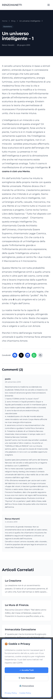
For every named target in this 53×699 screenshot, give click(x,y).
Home (4, 21)
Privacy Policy (11, 693)
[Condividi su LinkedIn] (27, 355)
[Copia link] (40, 355)
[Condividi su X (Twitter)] (21, 355)
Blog (13, 21)
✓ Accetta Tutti (26, 670)
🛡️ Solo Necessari (26, 678)
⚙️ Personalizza (26, 686)
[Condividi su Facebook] (14, 355)
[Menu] (48, 4)
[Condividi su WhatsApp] (34, 355)
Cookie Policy (25, 693)
